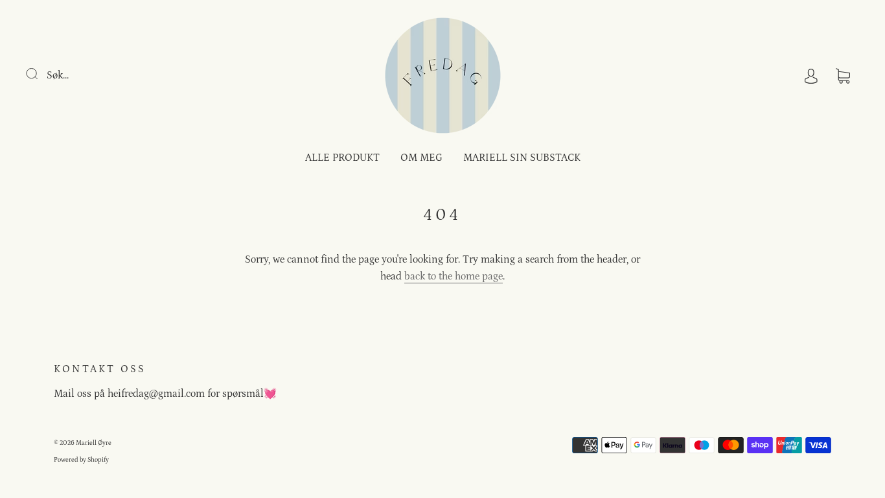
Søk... (58, 75)
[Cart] (843, 75)
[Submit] (40, 74)
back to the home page (453, 276)
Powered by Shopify (81, 460)
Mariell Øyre (93, 443)
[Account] (811, 75)
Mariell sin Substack (521, 157)
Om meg (421, 157)
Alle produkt (342, 157)
